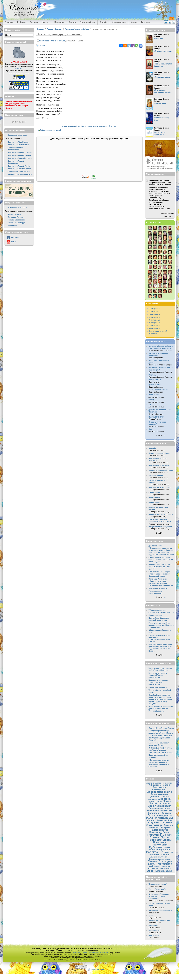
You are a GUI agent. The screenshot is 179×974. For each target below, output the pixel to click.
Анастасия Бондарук (16, 223)
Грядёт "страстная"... (157, 889)
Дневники (164, 798)
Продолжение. (155, 497)
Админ (133, 22)
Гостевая (145, 22)
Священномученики (159, 857)
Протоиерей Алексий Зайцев (77, 29)
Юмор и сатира (163, 871)
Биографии (159, 787)
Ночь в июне (154, 935)
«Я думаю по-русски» (163, 51)
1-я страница (154, 309)
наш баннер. (24, 73)
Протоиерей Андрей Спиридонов (16, 162)
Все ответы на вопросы (17, 135)
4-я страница (154, 317)
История (166, 810)
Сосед (151, 400)
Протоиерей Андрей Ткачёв (19, 166)
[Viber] (133, 45)
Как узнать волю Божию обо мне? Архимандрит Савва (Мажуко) (160, 738)
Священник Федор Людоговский (15, 149)
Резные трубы (154, 930)
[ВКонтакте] (121, 45)
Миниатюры (164, 817)
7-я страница (154, 325)
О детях (167, 822)
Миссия (151, 820)
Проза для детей (159, 839)
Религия (167, 852)
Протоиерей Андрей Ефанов (19, 155)
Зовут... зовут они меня (158, 390)
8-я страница (154, 328)
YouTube (14, 242)
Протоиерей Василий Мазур (19, 169)
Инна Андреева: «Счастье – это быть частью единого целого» (160, 567)
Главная (9, 22)
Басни (166, 785)
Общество (153, 822)
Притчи (154, 837)
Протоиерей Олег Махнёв (18, 145)
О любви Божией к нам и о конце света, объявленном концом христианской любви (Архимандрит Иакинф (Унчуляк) (160, 699)
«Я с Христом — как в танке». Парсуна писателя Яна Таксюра (161, 755)
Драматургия (155, 801)
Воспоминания (159, 794)
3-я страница (154, 314)
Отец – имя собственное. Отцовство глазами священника (159, 896)
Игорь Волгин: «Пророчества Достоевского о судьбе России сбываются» (161, 709)
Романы (165, 854)
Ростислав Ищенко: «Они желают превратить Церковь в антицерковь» (161, 625)
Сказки (152, 861)
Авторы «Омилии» (54, 29)
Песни (165, 832)
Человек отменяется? (158, 884)
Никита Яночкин (14, 214)
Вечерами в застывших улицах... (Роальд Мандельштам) (158, 682)
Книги (44, 22)
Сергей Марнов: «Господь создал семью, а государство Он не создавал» (161, 559)
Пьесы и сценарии (159, 849)
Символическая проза (159, 859)
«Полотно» (158, 38)
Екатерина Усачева (15, 217)
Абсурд (150, 783)
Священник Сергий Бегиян (19, 171)
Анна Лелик (12, 225)
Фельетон (166, 866)
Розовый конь (154, 925)
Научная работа (164, 820)
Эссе (150, 870)
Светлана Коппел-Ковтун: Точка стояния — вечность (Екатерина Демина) (159, 574)
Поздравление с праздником (160, 527)
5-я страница (154, 320)
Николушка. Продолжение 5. (160, 910)
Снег (150, 429)
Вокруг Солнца (155, 380)
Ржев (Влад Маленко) (158, 687)
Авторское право (163, 783)
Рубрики (21, 22)
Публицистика (159, 847)
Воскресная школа (159, 791)
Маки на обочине (155, 615)
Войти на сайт (19, 122)
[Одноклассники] (125, 45)
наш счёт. (19, 68)
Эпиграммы (165, 868)
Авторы (34, 22)
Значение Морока (156, 475)
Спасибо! (152, 448)
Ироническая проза (159, 808)
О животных (154, 825)
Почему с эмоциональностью (161, 514)
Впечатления (154, 502)
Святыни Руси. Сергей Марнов (161, 728)
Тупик (151, 916)
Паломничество (159, 830)
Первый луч (154, 395)
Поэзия (42, 45)
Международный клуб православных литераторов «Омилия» (89, 126)
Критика (166, 813)
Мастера (152, 375)
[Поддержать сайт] (89, 179)
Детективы (155, 796)
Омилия (168, 825)
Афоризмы (155, 785)
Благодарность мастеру (159, 465)
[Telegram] (129, 45)
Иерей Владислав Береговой (20, 174)
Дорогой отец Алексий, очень (161, 470)
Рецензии (154, 854)
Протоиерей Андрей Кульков (19, 152)
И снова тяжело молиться (159, 921)
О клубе (104, 22)
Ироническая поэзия (159, 806)
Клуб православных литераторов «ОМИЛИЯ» (90, 952)
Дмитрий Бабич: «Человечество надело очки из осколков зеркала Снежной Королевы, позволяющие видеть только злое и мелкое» (161, 550)
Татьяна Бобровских (16, 220)
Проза (165, 837)
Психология (159, 844)
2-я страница (154, 311)
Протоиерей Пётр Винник (18, 142)
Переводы (155, 832)
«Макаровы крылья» (162, 77)
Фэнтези (153, 868)
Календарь (154, 813)
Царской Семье (155, 385)
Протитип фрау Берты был (160, 487)
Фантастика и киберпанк (160, 865)
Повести (153, 834)
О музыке (153, 828)
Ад (150, 405)
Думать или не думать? (158, 588)
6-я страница (154, 323)
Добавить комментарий (50, 130)
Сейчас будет (154, 492)
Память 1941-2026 (156, 417)
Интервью (59, 22)
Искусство (153, 810)
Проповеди (159, 842)
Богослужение (159, 790)
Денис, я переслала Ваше (159, 453)
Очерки (165, 827)
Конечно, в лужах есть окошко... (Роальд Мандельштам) (158, 675)
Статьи (72, 22)
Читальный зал (87, 22)
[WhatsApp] (136, 45)
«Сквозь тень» (160, 103)
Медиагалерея (119, 22)
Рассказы (153, 852)
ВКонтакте (15, 237)
